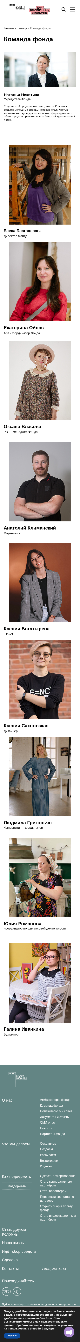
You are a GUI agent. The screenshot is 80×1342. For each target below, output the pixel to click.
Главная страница (15, 28)
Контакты (10, 1268)
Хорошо (12, 1335)
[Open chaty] (69, 1332)
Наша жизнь (13, 1243)
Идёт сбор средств (19, 1251)
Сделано (10, 1260)
